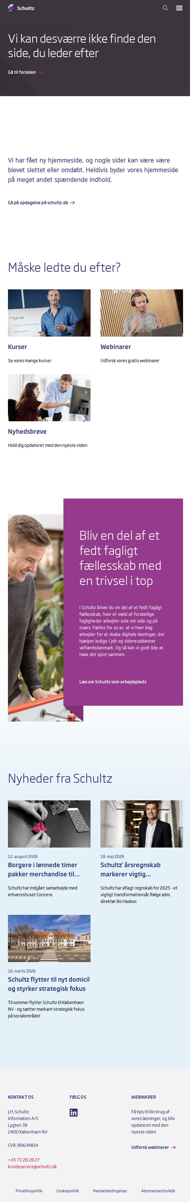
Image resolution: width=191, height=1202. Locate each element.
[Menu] (179, 8)
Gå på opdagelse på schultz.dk (38, 202)
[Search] (165, 8)
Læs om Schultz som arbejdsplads (112, 682)
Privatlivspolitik (29, 1191)
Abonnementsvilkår (158, 1191)
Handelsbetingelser (110, 1191)
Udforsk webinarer (150, 1147)
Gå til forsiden (22, 72)
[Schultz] (21, 8)
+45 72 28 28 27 (24, 1160)
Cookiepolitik (67, 1191)
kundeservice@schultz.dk (32, 1166)
